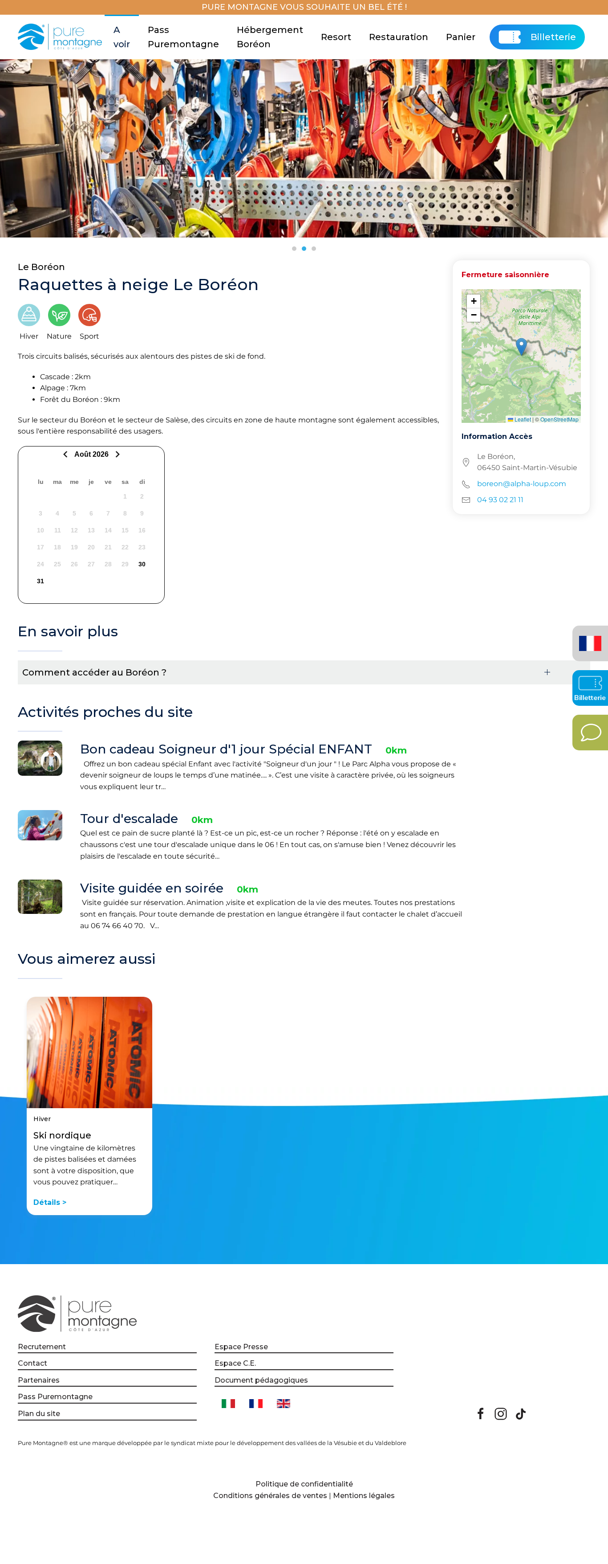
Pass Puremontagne (183, 37)
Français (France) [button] (588, 637)
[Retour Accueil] (61, 37)
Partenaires (39, 1380)
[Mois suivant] (116, 454)
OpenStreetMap (559, 419)
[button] (521, 347)
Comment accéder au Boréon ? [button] (94, 672)
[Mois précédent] (66, 454)
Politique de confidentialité (304, 1484)
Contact (32, 1363)
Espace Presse (241, 1347)
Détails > (49, 1202)
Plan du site (39, 1413)
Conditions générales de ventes (270, 1495)
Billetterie (553, 37)
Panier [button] (460, 37)
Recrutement (42, 1347)
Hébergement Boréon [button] (270, 37)
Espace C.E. (235, 1363)
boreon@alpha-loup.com (521, 483)
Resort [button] (336, 37)
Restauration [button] (398, 37)
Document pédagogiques (261, 1380)
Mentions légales (364, 1495)
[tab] (294, 248)
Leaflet (522, 419)
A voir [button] (121, 37)
